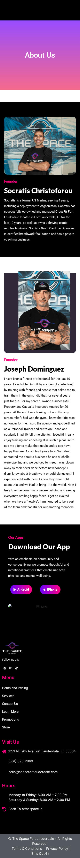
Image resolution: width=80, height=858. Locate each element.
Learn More (10, 712)
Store (6, 727)
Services (8, 696)
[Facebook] (5, 668)
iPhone (52, 589)
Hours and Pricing (15, 688)
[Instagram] (11, 668)
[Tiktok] (16, 668)
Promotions (10, 719)
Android (23, 589)
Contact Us (10, 704)
